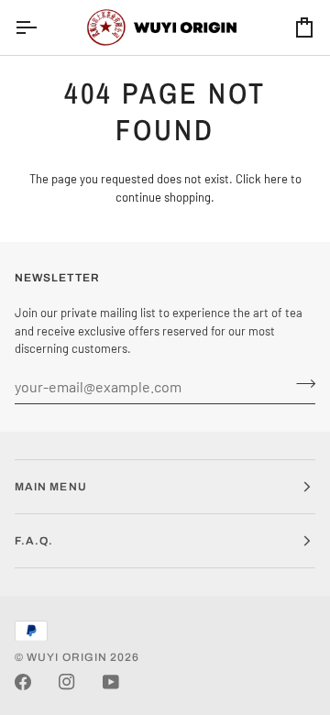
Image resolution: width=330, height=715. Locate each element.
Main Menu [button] (51, 486)
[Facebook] (23, 682)
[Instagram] (67, 682)
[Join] (300, 384)
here (276, 178)
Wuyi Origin (67, 657)
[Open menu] (42, 27)
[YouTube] (111, 682)
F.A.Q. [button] (34, 540)
